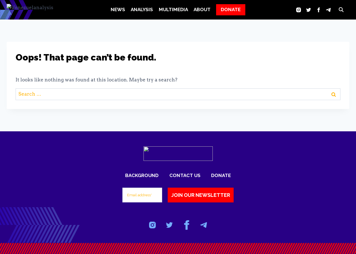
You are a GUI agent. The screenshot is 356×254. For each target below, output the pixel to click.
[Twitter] (308, 9)
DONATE (231, 9)
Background (142, 175)
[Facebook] (318, 9)
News (118, 9)
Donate (221, 175)
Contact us (185, 175)
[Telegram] (328, 9)
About (202, 9)
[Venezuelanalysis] (34, 10)
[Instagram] (298, 9)
